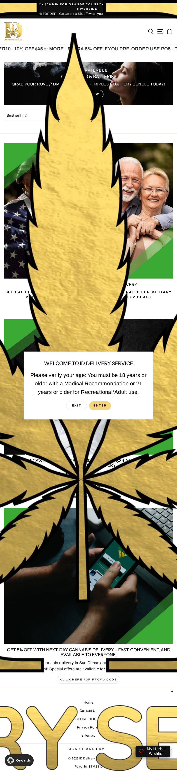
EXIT (76, 405)
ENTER (100, 405)
